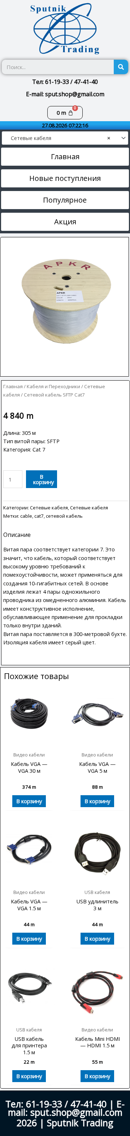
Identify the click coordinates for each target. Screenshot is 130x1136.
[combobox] (65, 137)
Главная (13, 386)
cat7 (39, 516)
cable (26, 516)
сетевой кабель (64, 516)
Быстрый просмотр (29, 741)
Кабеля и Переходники (53, 386)
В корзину (43, 479)
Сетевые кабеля (49, 507)
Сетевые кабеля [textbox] (58, 138)
